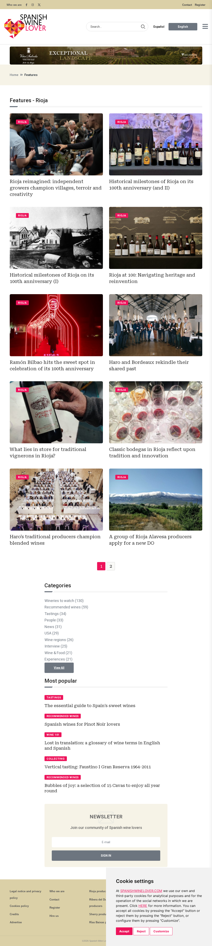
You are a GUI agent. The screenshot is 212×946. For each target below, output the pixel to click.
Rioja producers (99, 891)
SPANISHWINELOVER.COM (141, 891)
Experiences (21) (58, 659)
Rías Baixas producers (103, 922)
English (183, 26)
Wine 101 (53, 734)
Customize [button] (161, 931)
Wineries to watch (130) (64, 600)
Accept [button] (124, 931)
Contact (187, 4)
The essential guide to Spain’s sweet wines (90, 705)
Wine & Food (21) (58, 653)
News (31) (53, 627)
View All (59, 667)
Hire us (54, 915)
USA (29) (52, 633)
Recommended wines (63, 716)
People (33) (54, 620)
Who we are (14, 4)
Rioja (22, 121)
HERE (143, 906)
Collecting (56, 758)
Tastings (54, 697)
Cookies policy (19, 906)
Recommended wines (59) (66, 607)
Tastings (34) (55, 613)
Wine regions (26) (59, 640)
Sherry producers (100, 914)
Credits (14, 914)
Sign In (106, 855)
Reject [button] (141, 931)
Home (14, 75)
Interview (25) (56, 646)
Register (200, 4)
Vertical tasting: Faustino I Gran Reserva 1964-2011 (98, 766)
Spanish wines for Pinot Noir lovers (82, 724)
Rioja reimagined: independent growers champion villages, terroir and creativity (56, 188)
